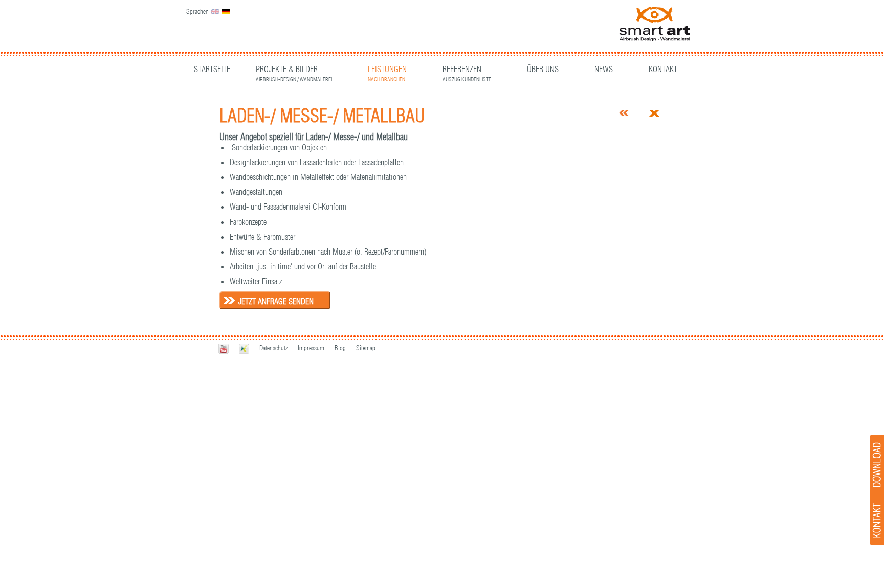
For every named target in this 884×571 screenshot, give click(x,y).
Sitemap (365, 348)
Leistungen (387, 70)
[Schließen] (654, 113)
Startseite (212, 69)
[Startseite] (655, 24)
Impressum (311, 348)
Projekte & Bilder (294, 70)
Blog (340, 348)
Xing (244, 348)
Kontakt (663, 69)
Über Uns (543, 69)
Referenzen (467, 70)
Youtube (223, 348)
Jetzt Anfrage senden (276, 301)
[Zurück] (624, 113)
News (603, 69)
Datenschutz (273, 348)
